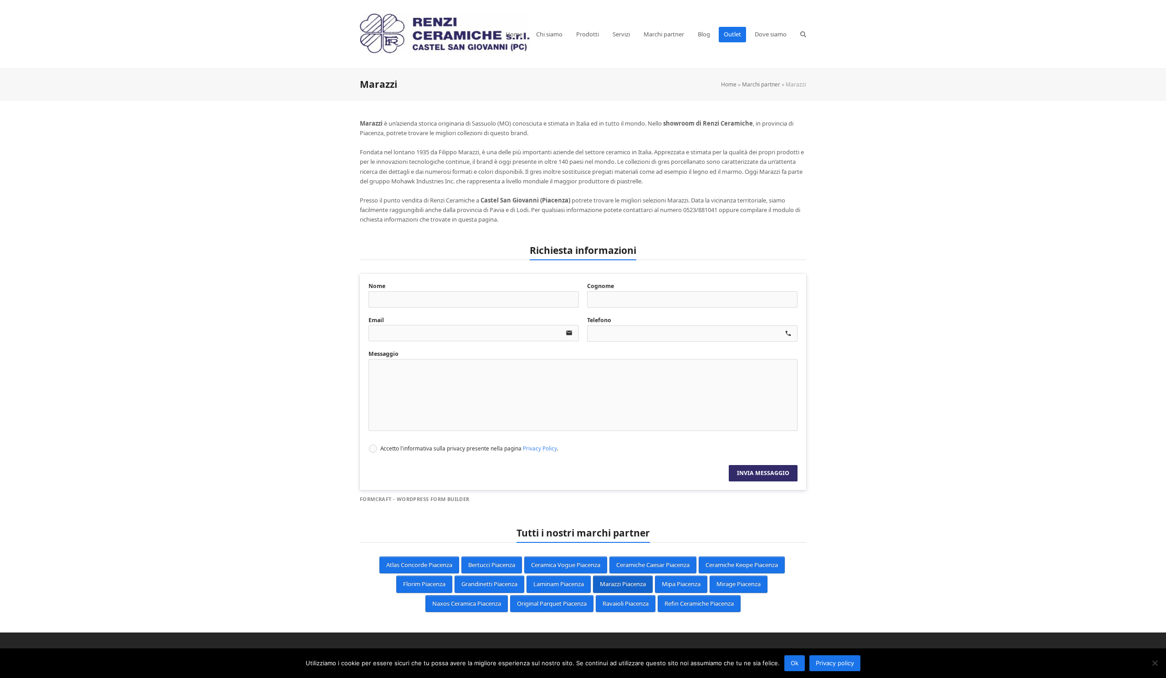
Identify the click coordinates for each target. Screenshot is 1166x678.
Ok (794, 663)
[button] (803, 34)
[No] (1154, 663)
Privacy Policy (540, 448)
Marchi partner (761, 84)
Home (728, 84)
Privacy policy (835, 663)
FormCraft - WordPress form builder (415, 499)
